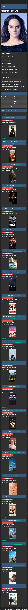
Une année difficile (18, 208)
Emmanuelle (18, 185)
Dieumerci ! (18, 586)
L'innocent (17, 295)
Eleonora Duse (18, 117)
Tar (18, 272)
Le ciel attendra (18, 544)
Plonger (18, 520)
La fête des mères (18, 475)
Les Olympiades (18, 363)
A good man (18, 342)
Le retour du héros (18, 497)
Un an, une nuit (18, 230)
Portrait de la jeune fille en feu (18, 410)
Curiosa (18, 431)
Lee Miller (18, 164)
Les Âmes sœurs (18, 251)
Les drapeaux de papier (18, 452)
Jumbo (18, 386)
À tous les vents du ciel (18, 565)
